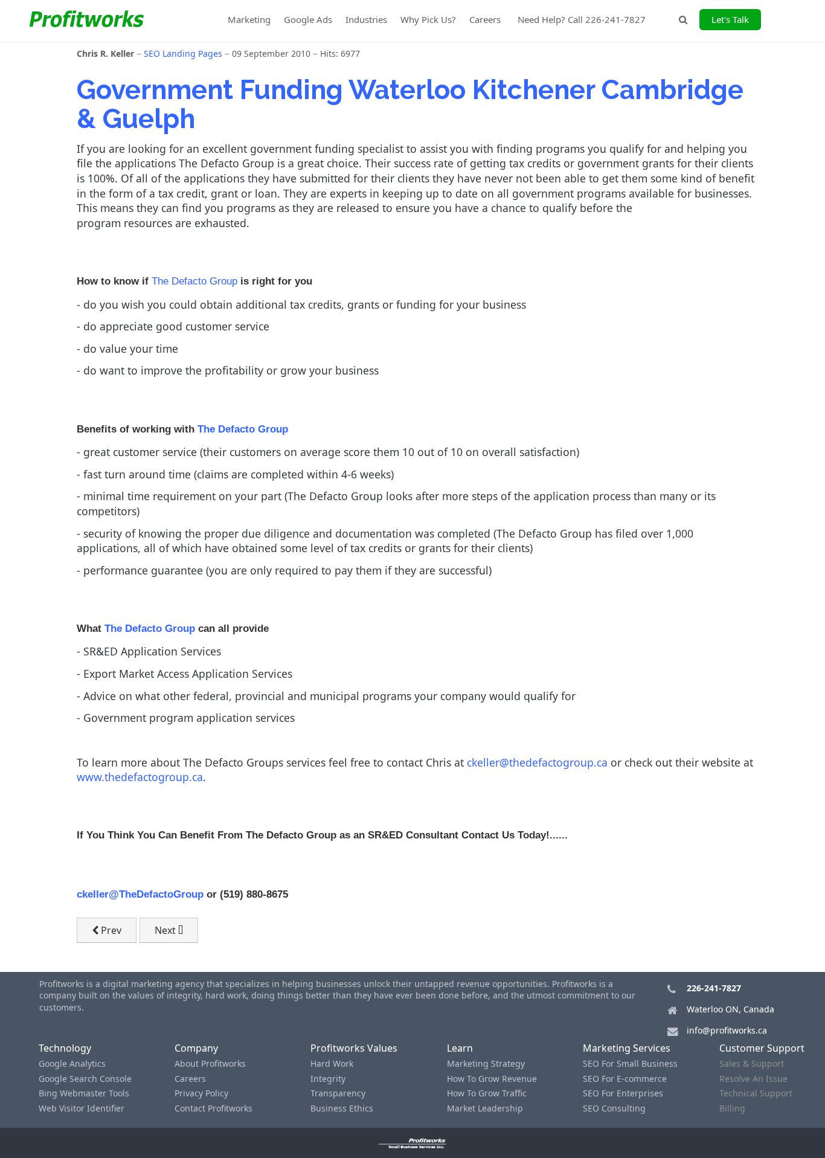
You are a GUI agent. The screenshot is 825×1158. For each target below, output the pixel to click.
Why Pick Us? (428, 19)
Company (196, 1048)
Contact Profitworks (213, 1108)
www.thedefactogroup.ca (140, 777)
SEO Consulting (614, 1108)
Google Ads (308, 19)
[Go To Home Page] (413, 1143)
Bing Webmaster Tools (84, 1093)
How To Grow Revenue (492, 1078)
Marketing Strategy (486, 1063)
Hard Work (331, 1063)
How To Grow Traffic (487, 1093)
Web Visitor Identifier (81, 1108)
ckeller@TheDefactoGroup (140, 894)
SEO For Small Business (630, 1063)
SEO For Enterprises (623, 1093)
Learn (460, 1048)
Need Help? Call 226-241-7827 (582, 19)
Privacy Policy (201, 1093)
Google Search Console (85, 1078)
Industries (366, 19)
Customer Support (761, 1048)
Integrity (327, 1078)
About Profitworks (210, 1063)
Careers (485, 19)
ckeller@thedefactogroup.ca (537, 762)
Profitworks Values (353, 1048)
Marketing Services (626, 1048)
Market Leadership (485, 1108)
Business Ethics (341, 1108)
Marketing (249, 19)
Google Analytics (72, 1063)
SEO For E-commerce (625, 1078)
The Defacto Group (194, 281)
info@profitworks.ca (727, 1030)
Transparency (337, 1093)
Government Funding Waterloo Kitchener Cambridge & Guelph (410, 104)
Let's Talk (730, 19)
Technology (65, 1048)
